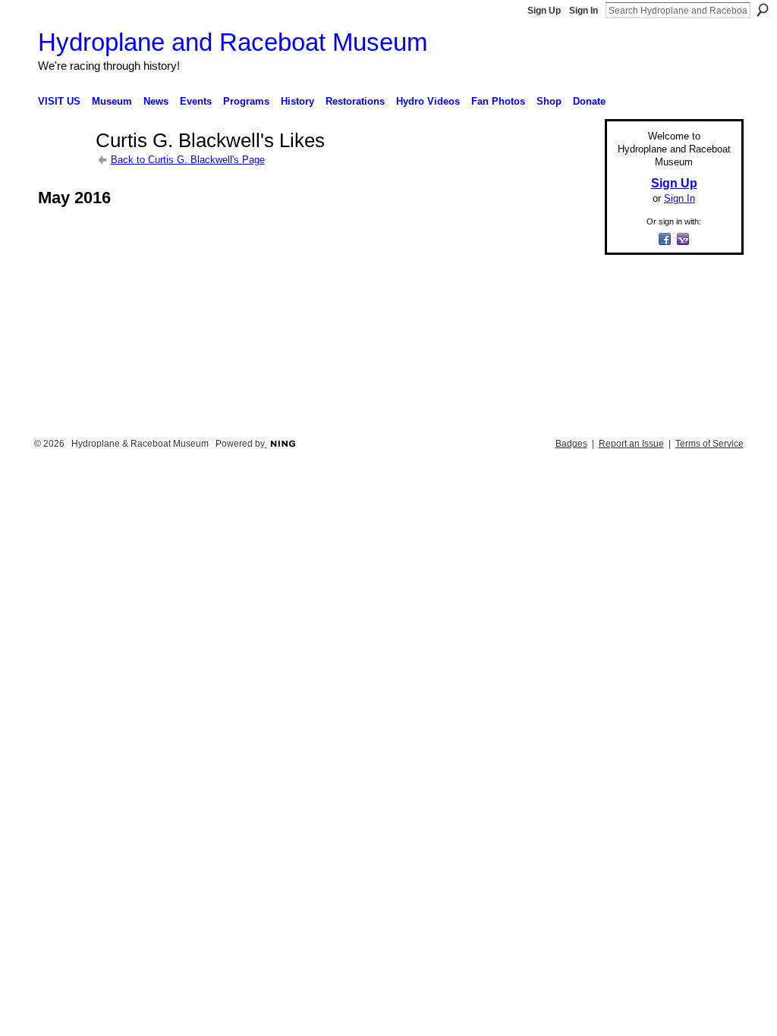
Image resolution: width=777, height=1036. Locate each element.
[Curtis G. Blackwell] (62, 167)
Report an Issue (631, 443)
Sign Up (544, 10)
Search (763, 10)
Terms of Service (709, 443)
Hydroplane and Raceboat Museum (232, 42)
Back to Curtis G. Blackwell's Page (188, 159)
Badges (571, 443)
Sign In (583, 10)
